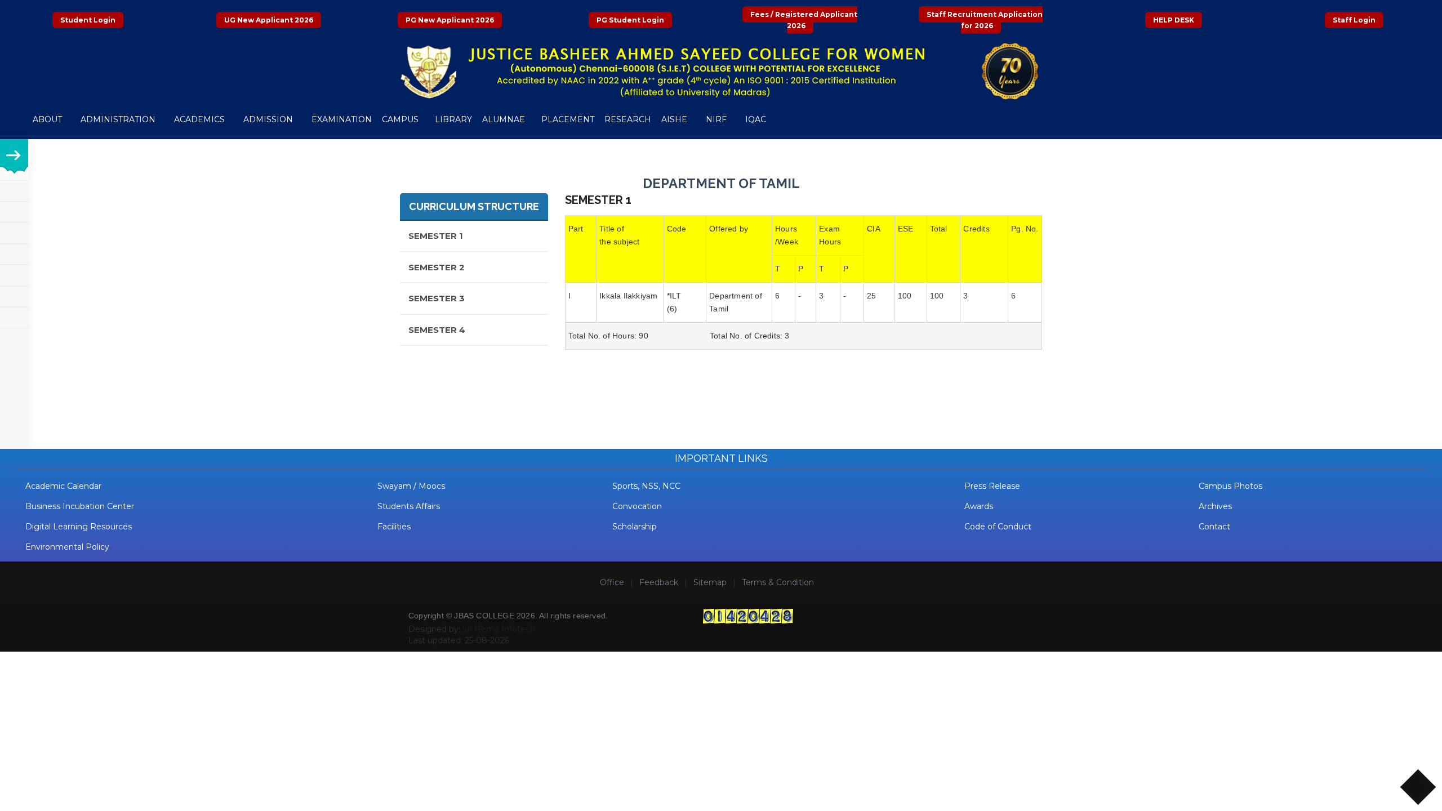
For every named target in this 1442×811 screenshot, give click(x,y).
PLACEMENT (567, 119)
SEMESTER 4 (436, 329)
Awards (978, 506)
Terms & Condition (778, 582)
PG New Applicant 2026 (450, 20)
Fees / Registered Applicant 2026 (803, 20)
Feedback (658, 582)
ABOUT (48, 119)
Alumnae (503, 119)
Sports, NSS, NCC (646, 486)
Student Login (87, 20)
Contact (1214, 527)
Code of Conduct (997, 527)
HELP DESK (1173, 20)
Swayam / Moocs (411, 486)
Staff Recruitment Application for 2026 (985, 20)
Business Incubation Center (79, 506)
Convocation (637, 506)
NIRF (717, 119)
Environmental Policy (67, 547)
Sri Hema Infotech (498, 629)
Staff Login (1354, 20)
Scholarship (634, 527)
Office (612, 582)
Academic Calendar (63, 486)
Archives (1215, 506)
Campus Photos (1230, 486)
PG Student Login (630, 20)
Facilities (394, 527)
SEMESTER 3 (436, 298)
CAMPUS (400, 119)
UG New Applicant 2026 (268, 20)
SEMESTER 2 (436, 267)
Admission (269, 119)
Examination (341, 119)
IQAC (756, 119)
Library (453, 119)
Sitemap (710, 582)
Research (627, 119)
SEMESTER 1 (435, 235)
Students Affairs (408, 506)
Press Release (992, 486)
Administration (119, 119)
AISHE (675, 119)
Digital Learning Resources (78, 527)
